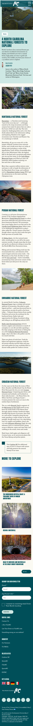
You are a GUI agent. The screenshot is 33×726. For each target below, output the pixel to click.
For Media (5, 647)
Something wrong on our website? (13, 632)
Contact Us (5, 621)
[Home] (10, 4)
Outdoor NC (14, 444)
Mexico (17, 683)
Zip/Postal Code (7, 594)
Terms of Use (5, 707)
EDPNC (4, 672)
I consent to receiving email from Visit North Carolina (18, 605)
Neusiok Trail (15, 405)
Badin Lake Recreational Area (11, 324)
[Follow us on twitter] (4, 700)
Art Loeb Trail (11, 258)
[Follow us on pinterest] (18, 700)
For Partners (6, 643)
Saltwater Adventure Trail (16, 423)
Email (4, 585)
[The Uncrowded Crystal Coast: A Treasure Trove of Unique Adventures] (16, 484)
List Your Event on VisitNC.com (12, 628)
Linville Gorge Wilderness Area (12, 226)
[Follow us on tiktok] (28, 700)
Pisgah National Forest (17, 218)
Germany (13, 683)
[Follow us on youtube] (23, 700)
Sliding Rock (8, 238)
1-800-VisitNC (6, 625)
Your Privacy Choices (8, 709)
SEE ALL (25, 572)
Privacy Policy (14, 707)
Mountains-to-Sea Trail (12, 407)
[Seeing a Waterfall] (16, 518)
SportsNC (5, 668)
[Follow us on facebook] (9, 700)
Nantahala (5, 121)
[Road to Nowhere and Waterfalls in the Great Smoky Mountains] (16, 550)
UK (4, 683)
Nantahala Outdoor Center (15, 172)
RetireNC (5, 661)
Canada (8, 683)
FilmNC (4, 665)
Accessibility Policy (24, 707)
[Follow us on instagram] (13, 700)
